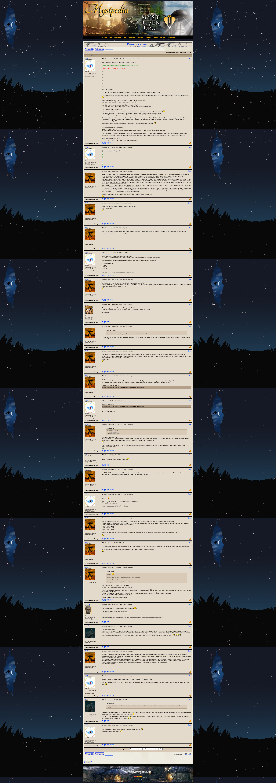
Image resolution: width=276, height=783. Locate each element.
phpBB (134, 772)
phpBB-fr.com (141, 773)
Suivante (144, 46)
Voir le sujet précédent (171, 52)
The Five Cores (109, 49)
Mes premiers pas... (138, 44)
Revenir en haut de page (91, 143)
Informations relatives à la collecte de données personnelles (138, 771)
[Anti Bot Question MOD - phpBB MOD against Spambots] (138, 776)
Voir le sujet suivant (185, 52)
